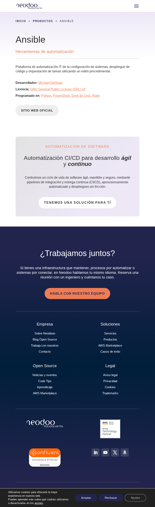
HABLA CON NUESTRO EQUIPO (77, 293)
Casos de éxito (110, 351)
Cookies (110, 387)
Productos (110, 339)
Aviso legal (110, 375)
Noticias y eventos (44, 375)
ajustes (39, 503)
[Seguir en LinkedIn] (96, 452)
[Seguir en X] (115, 452)
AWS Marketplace (110, 345)
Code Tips (44, 381)
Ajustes (135, 497)
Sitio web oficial (37, 110)
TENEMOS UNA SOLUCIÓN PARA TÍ (77, 202)
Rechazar (111, 497)
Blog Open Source (45, 339)
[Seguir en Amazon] (125, 452)
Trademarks (110, 393)
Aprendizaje (44, 387)
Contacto (45, 351)
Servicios (110, 333)
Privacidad (110, 381)
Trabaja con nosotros (45, 345)
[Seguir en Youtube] (105, 452)
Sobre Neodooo (45, 333)
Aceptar (86, 497)
